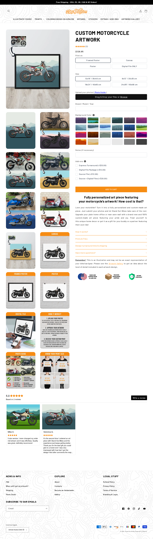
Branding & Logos (110, 495)
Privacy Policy (109, 486)
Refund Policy (109, 482)
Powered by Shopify (141, 531)
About (57, 482)
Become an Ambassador (64, 490)
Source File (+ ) (88, 174)
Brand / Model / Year (84, 104)
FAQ (7, 482)
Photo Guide (100, 92)
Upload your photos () (91, 92)
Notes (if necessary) (84, 150)
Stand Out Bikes (130, 531)
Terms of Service (110, 490)
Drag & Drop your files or (111, 97)
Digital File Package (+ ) (92, 170)
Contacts (58, 486)
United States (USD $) (16, 530)
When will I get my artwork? (17, 486)
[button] (8, 11)
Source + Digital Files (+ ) (93, 178)
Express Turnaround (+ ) (92, 165)
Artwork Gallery (116, 263)
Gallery (57, 495)
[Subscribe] (46, 508)
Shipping (9, 490)
